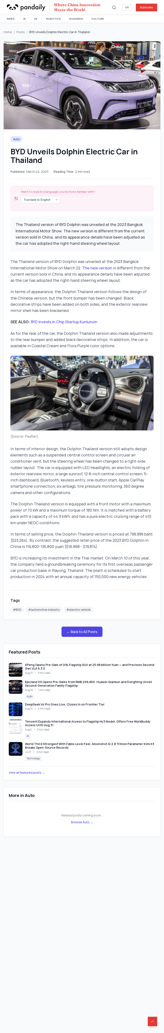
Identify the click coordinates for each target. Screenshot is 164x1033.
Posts (20, 32)
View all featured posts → (27, 772)
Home (7, 32)
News (11, 18)
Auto (16, 139)
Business (76, 18)
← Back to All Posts (82, 631)
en (127, 7)
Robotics (53, 18)
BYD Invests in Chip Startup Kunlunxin (64, 321)
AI (24, 18)
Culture (98, 18)
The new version (97, 267)
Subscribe (146, 7)
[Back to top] (152, 1021)
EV (36, 18)
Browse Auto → (82, 822)
